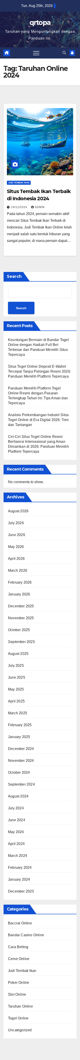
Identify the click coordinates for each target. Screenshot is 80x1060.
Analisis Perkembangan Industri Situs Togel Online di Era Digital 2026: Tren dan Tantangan (38, 420)
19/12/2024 (19, 207)
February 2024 (20, 867)
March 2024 (17, 856)
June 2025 (16, 677)
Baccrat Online (20, 923)
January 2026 (19, 594)
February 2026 (20, 582)
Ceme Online (18, 959)
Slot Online (17, 994)
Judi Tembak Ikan (18, 182)
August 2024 (18, 796)
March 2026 (17, 570)
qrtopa (40, 22)
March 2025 (17, 713)
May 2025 (16, 689)
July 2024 (16, 808)
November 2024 (21, 760)
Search (14, 276)
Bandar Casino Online (26, 935)
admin (40, 207)
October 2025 (19, 630)
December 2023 (21, 891)
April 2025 (16, 701)
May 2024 (16, 832)
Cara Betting (18, 947)
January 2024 (19, 879)
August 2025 (18, 654)
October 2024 (19, 772)
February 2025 (20, 725)
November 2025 (21, 618)
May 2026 (16, 547)
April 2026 (16, 558)
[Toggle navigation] (36, 53)
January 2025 (19, 737)
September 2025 (21, 642)
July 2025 (16, 665)
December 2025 (21, 606)
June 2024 (16, 820)
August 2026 (18, 511)
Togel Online (18, 1018)
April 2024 (16, 844)
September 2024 (21, 784)
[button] (64, 53)
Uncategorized (20, 1030)
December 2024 (21, 749)
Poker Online (18, 982)
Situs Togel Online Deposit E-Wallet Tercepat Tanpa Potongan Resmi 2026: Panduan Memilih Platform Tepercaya (39, 371)
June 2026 (16, 535)
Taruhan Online (20, 1006)
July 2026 (16, 523)
